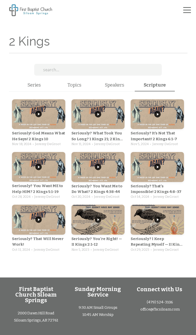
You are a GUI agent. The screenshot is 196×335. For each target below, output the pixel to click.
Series (34, 85)
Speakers (114, 85)
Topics (74, 85)
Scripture (155, 85)
